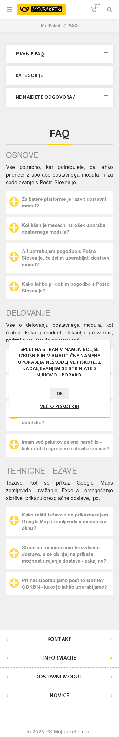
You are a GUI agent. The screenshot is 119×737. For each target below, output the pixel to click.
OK (60, 393)
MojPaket (50, 25)
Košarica (97, 6)
